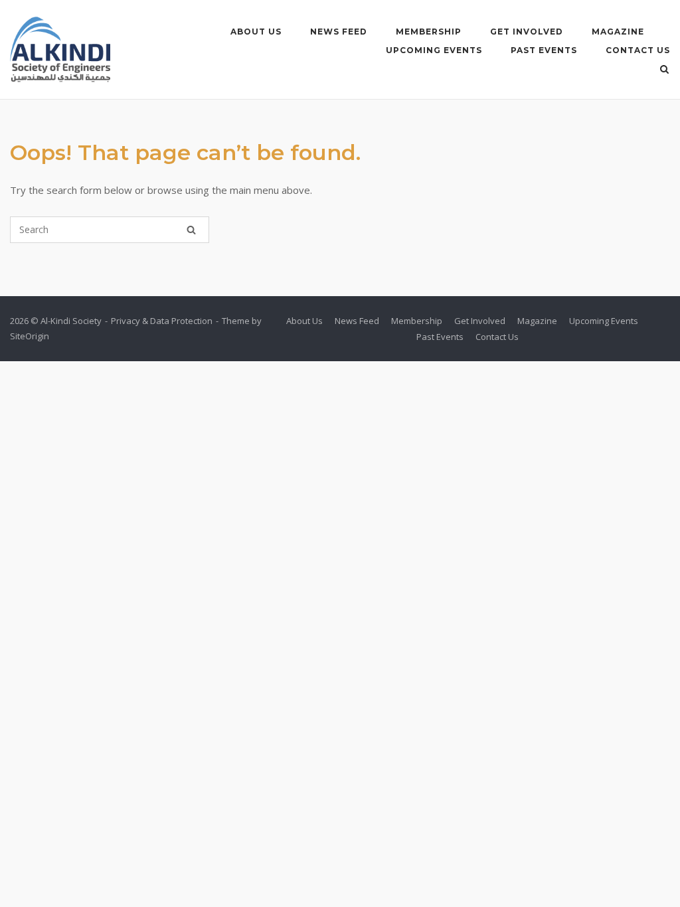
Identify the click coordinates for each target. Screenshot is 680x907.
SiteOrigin (29, 336)
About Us (256, 32)
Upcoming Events (434, 50)
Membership (429, 32)
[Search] (191, 229)
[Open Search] (664, 70)
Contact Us (638, 50)
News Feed (338, 32)
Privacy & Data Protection (161, 321)
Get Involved (526, 32)
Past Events (544, 50)
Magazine (618, 32)
